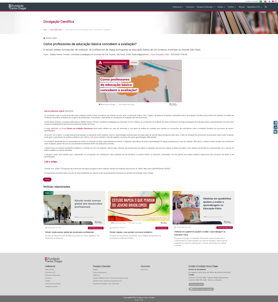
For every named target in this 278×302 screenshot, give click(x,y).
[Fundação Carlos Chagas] (260, 1)
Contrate (255, 1)
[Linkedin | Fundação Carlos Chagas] (269, 1)
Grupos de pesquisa (100, 272)
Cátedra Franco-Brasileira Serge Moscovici (107, 281)
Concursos (144, 269)
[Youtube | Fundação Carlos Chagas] (272, 1)
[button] (178, 7)
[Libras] (275, 123)
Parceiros (48, 278)
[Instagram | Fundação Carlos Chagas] (276, 1)
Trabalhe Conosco (51, 286)
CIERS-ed (96, 275)
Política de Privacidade (53, 284)
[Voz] (275, 127)
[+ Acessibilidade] (275, 132)
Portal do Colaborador (52, 275)
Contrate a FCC (50, 272)
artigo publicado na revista (56, 128)
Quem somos (49, 269)
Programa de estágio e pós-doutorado (106, 284)
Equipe (95, 269)
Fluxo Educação (56, 30)
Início (45, 30)
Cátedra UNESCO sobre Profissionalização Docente (110, 278)
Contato (248, 1)
